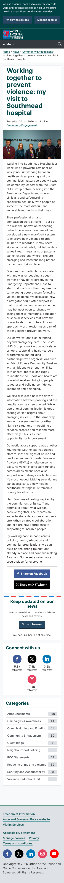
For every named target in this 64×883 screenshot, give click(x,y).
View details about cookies (36, 11)
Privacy (34, 838)
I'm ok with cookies (17, 19)
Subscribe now (32, 624)
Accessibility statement (19, 832)
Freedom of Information (19, 814)
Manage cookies (47, 19)
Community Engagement (22, 125)
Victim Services (13, 824)
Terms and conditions (18, 843)
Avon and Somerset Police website (26, 819)
